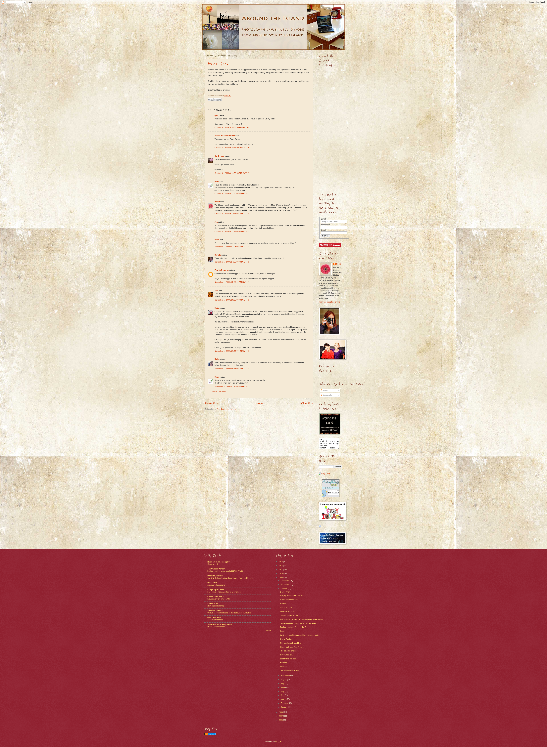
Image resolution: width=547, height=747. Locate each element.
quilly (217, 115)
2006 (281, 720)
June (283, 687)
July (283, 683)
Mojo (217, 308)
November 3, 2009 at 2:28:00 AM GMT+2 (232, 386)
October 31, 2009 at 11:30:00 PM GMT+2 (232, 193)
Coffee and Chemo (215, 597)
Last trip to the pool (288, 659)
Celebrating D (212, 564)
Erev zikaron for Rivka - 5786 (218, 599)
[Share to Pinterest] (220, 99)
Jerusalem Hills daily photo (219, 624)
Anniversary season (215, 620)
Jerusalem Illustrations (216, 585)
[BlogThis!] (212, 99)
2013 (281, 561)
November (285, 585)
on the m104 (212, 604)
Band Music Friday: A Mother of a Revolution (224, 592)
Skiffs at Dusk (286, 607)
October (284, 588)
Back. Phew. (218, 63)
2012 (281, 565)
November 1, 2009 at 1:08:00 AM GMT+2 (232, 247)
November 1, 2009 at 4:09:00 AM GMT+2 (232, 262)
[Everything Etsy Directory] (330, 496)
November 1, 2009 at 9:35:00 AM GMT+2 (232, 300)
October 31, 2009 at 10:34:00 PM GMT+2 (232, 127)
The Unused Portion (216, 569)
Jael (216, 290)
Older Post (307, 403)
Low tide (283, 667)
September (285, 676)
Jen (216, 222)
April (283, 695)
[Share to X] (214, 99)
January (284, 707)
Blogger (278, 741)
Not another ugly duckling (290, 643)
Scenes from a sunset (289, 615)
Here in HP (212, 583)
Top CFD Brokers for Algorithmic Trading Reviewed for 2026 (230, 578)
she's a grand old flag (215, 606)
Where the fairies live (289, 600)
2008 (281, 712)
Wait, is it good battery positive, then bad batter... (300, 635)
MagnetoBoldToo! (215, 576)
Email (323, 219)
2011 (281, 569)
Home (259, 403)
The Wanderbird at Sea (289, 671)
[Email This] (209, 99)
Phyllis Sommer (222, 270)
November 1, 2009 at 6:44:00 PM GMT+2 (232, 351)
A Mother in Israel (215, 611)
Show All (268, 630)
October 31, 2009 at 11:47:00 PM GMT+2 (232, 214)
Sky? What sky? (287, 655)
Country (324, 230)
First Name (325, 224)
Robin (217, 202)
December (285, 581)
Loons (282, 631)
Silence (283, 604)
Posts (325, 390)
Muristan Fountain (287, 611)
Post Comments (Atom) (226, 409)
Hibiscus (283, 663)
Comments (327, 395)
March (283, 699)
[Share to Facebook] (217, 99)
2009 (281, 577)
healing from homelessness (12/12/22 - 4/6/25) (225, 571)
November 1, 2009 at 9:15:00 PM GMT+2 (232, 369)
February (285, 703)
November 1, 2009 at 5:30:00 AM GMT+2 (232, 282)
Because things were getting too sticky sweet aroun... (302, 619)
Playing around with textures (292, 596)
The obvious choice (288, 651)
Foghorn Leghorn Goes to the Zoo (294, 627)
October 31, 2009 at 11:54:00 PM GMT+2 (232, 231)
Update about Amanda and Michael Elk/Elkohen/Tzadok (229, 613)
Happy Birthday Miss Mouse (292, 647)
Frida (217, 240)
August (284, 680)
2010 (281, 573)
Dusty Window (286, 639)
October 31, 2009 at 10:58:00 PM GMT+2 (232, 173)
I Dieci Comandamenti (216, 627)
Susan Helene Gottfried (225, 136)
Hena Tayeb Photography (218, 562)
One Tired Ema (214, 618)
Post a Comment (219, 392)
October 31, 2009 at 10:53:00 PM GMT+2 (232, 148)
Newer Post (211, 403)
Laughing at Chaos (215, 590)
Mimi (217, 181)
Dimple (218, 255)
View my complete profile (329, 302)
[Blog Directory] (210, 734)
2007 (281, 716)
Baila (217, 359)
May (283, 691)
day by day (219, 156)
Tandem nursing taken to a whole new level (298, 623)
